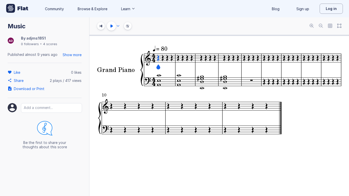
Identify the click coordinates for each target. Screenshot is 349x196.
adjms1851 (36, 38)
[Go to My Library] (17, 9)
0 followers (30, 44)
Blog (276, 9)
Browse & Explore (92, 9)
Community (54, 9)
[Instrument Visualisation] (128, 26)
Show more (72, 55)
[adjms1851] (11, 41)
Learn (125, 9)
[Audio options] (118, 26)
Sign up (302, 9)
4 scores (50, 44)
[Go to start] (101, 26)
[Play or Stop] (111, 26)
